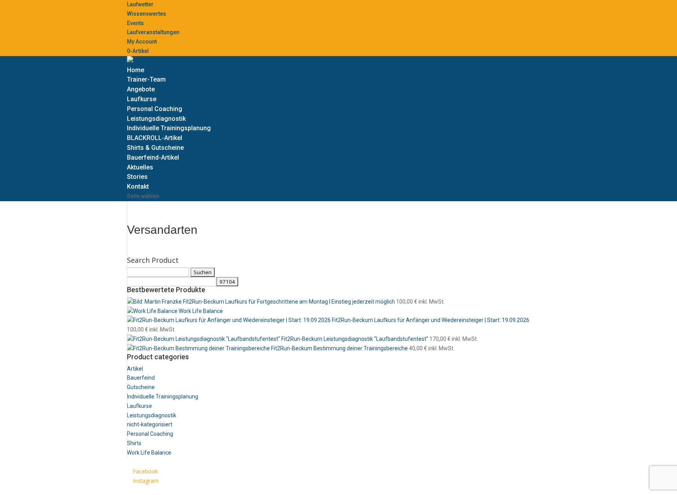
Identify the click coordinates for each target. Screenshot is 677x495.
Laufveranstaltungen (153, 32)
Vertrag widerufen (277, 490)
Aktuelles (140, 167)
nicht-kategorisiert (149, 424)
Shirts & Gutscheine (155, 147)
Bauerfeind (141, 378)
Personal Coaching (154, 109)
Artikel (135, 369)
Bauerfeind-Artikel (153, 157)
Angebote (141, 89)
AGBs (242, 490)
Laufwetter (140, 4)
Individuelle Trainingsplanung (169, 128)
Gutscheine (141, 387)
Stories (137, 176)
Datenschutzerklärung (155, 490)
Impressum (211, 490)
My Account (142, 41)
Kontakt (138, 186)
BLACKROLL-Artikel (154, 138)
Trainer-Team (146, 79)
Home (135, 70)
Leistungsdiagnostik (156, 118)
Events (135, 23)
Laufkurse (141, 99)
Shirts (134, 443)
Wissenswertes (146, 14)
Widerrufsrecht (324, 490)
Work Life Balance (149, 453)
